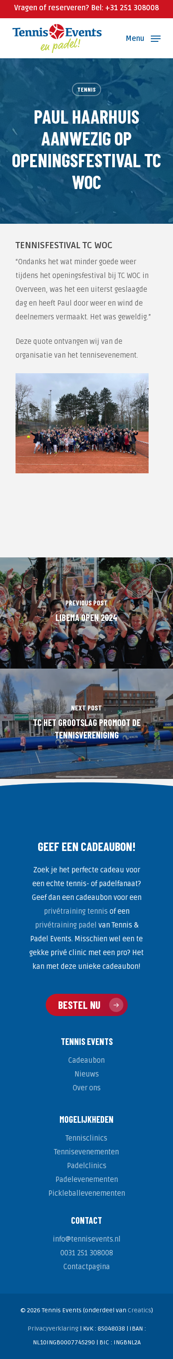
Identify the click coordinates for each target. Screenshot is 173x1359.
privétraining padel (66, 925)
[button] (143, 38)
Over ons (87, 1088)
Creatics (139, 1310)
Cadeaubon (86, 1060)
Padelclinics (86, 1165)
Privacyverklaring (53, 1328)
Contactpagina (86, 1266)
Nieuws (87, 1074)
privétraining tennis (76, 911)
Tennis (86, 89)
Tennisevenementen (86, 1152)
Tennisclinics (86, 1138)
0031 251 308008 (86, 1253)
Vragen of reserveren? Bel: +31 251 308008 (86, 8)
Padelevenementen (86, 1179)
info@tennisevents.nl (87, 1239)
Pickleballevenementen (86, 1193)
